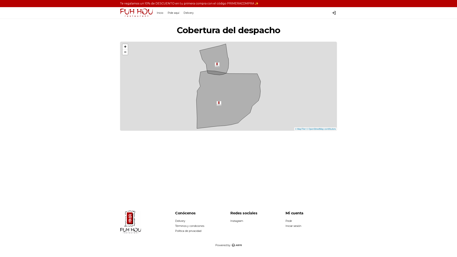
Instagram (236, 221)
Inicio (160, 12)
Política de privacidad (188, 231)
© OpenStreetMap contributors (321, 128)
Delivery (189, 12)
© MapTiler (300, 128)
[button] (219, 103)
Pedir (288, 221)
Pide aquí (173, 12)
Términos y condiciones (189, 226)
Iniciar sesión (293, 226)
